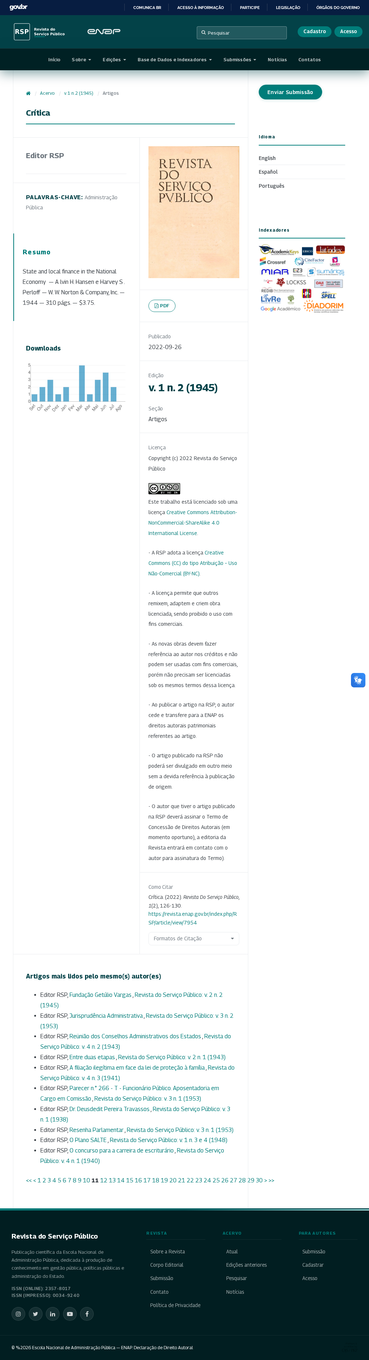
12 (103, 1180)
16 (138, 1180)
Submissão (161, 1278)
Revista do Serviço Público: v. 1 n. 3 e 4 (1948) (168, 1140)
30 (259, 1180)
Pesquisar (219, 33)
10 (86, 1180)
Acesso (348, 31)
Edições (112, 59)
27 (233, 1180)
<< (29, 1180)
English (267, 158)
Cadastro (314, 31)
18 (155, 1180)
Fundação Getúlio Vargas (101, 994)
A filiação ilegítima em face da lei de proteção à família (138, 1067)
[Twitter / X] (36, 1314)
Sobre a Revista (167, 1251)
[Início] (28, 93)
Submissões (237, 59)
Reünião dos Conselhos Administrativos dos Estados (136, 1036)
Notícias (277, 59)
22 (190, 1180)
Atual (232, 1251)
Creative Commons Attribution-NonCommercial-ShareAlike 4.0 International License (192, 522)
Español (268, 172)
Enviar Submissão (290, 92)
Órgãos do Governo (338, 7)
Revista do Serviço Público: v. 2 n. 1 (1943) (172, 1057)
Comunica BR (147, 7)
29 (250, 1180)
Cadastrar (313, 1265)
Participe (250, 7)
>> (271, 1180)
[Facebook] (87, 1314)
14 (121, 1180)
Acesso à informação (200, 7)
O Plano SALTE (89, 1140)
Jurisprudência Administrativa (107, 1015)
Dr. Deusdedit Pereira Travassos (110, 1109)
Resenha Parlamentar (97, 1130)
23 (198, 1180)
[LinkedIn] (52, 1314)
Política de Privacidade (175, 1305)
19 (164, 1180)
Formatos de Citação (178, 938)
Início (54, 59)
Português (271, 186)
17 (147, 1180)
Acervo (47, 93)
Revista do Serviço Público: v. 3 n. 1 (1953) (147, 1098)
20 (173, 1180)
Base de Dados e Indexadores (173, 59)
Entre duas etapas (93, 1057)
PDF (165, 305)
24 (207, 1180)
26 (224, 1180)
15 (129, 1180)
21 (181, 1180)
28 (242, 1180)
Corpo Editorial (166, 1265)
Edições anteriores (246, 1265)
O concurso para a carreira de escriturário (122, 1150)
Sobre (79, 59)
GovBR (18, 7)
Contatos (309, 59)
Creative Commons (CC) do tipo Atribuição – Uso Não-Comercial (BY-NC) (192, 562)
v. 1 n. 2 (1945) (78, 93)
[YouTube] (70, 1314)
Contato (159, 1292)
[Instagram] (18, 1314)
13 (112, 1180)
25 (216, 1180)
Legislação (288, 7)
